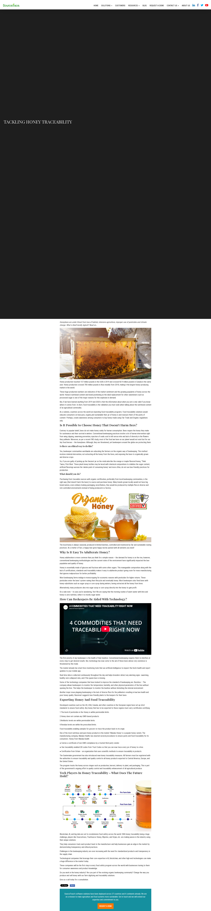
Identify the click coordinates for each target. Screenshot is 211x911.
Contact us (172, 5)
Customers (120, 5)
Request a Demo (157, 5)
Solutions (106, 5)
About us (186, 5)
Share (72, 885)
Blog (144, 5)
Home (96, 5)
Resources (133, 5)
